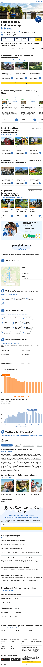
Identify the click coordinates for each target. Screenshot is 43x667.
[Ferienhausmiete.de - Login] (39, 1)
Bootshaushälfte (5, 73)
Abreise (24, 38)
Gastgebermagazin (35, 643)
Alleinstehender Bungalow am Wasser (35, 73)
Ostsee (2, 643)
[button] (41, 1)
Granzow (38, 550)
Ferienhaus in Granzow (20, 73)
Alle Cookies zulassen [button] (31, 661)
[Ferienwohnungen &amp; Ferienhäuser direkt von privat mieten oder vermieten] (2, 1)
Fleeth (35, 570)
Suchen (38, 39)
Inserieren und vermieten (36, 641)
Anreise (17, 38)
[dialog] (31, 656)
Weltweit (3, 648)
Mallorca (3, 646)
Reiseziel (4, 38)
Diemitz (32, 550)
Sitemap (3, 650)
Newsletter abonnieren (21, 529)
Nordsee (3, 641)
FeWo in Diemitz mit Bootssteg (22, 561)
